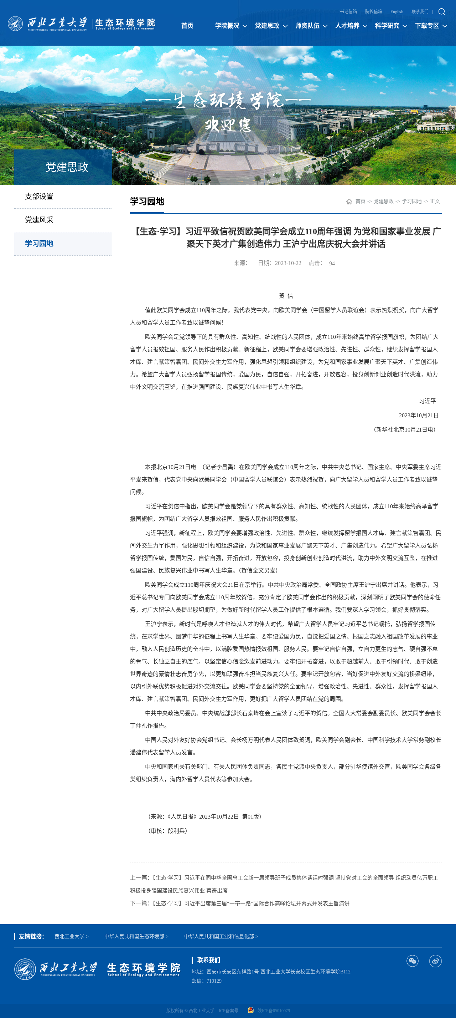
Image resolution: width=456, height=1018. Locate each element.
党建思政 (267, 25)
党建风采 (39, 220)
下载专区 (427, 25)
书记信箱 (348, 11)
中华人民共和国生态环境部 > (136, 936)
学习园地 (39, 244)
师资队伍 (307, 25)
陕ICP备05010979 (274, 1010)
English (396, 11)
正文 (435, 201)
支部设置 (39, 196)
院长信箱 (373, 11)
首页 (187, 25)
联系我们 (420, 11)
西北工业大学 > (72, 936)
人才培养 (347, 25)
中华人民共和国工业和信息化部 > (221, 936)
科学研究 (387, 25)
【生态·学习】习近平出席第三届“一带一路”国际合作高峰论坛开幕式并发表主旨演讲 (251, 903)
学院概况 (227, 25)
